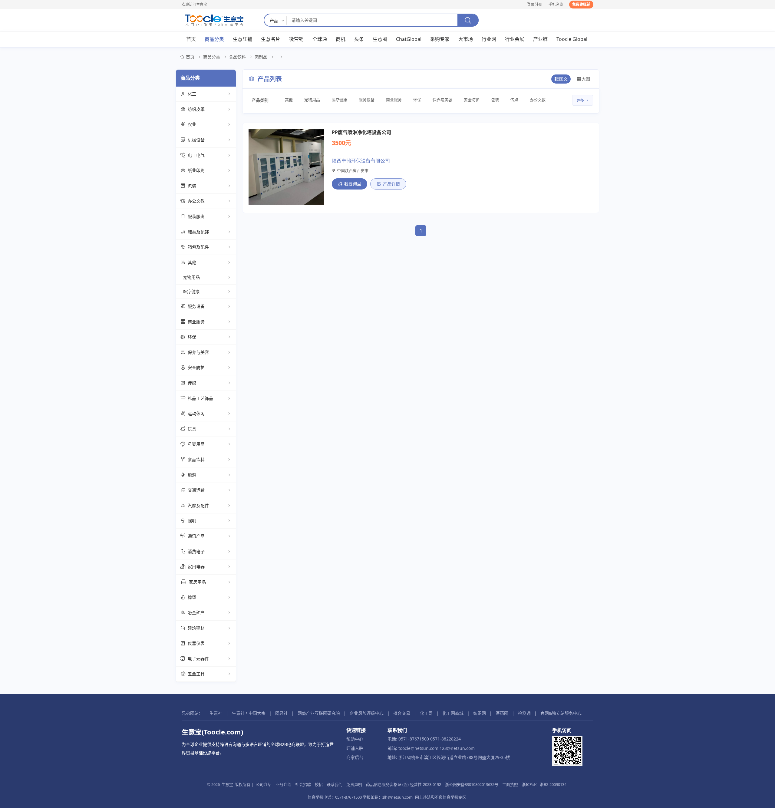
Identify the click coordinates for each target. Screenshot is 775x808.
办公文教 (196, 201)
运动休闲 (196, 413)
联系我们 (334, 784)
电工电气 (196, 155)
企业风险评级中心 (367, 713)
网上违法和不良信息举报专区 (440, 797)
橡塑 (192, 597)
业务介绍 (283, 784)
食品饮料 (237, 57)
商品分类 (214, 39)
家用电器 (196, 566)
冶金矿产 (196, 612)
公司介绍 (264, 784)
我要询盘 (352, 183)
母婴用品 (196, 444)
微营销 (296, 39)
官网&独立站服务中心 (561, 713)
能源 (192, 475)
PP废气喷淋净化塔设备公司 (361, 132)
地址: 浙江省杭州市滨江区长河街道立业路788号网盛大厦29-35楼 (449, 757)
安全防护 (196, 367)
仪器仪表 (196, 643)
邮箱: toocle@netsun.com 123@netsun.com (431, 748)
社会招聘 (303, 784)
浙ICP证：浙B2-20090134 (544, 784)
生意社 (215, 713)
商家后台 (354, 757)
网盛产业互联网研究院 (319, 713)
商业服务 (196, 322)
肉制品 (261, 57)
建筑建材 (196, 628)
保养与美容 (198, 352)
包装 (192, 186)
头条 (359, 39)
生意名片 (270, 39)
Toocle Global (571, 39)
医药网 (502, 713)
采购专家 (440, 39)
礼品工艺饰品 (200, 398)
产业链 (540, 39)
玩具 (192, 429)
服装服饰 (196, 216)
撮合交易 (401, 713)
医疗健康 (191, 291)
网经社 (281, 713)
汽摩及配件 (198, 505)
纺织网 (479, 713)
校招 (319, 784)
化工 (192, 94)
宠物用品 (191, 277)
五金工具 (196, 674)
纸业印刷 (196, 170)
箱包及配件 (198, 247)
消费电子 (196, 551)
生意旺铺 (242, 39)
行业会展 (514, 39)
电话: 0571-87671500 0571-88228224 (424, 739)
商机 (340, 39)
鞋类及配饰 (198, 232)
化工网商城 (452, 713)
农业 (192, 124)
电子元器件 (198, 658)
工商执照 (510, 784)
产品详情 (391, 184)
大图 (586, 79)
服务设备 (196, 306)
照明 (192, 520)
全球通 (319, 39)
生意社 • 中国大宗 (248, 713)
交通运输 (196, 490)
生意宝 (227, 784)
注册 (538, 4)
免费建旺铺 (581, 4)
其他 (192, 262)
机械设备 (196, 140)
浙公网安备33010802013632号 (471, 784)
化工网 (426, 713)
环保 (192, 337)
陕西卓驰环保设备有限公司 (361, 160)
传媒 (192, 383)
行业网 (489, 39)
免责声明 (354, 784)
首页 (191, 39)
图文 (563, 79)
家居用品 (197, 582)
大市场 (465, 39)
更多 (580, 100)
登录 (530, 4)
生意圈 (380, 39)
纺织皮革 (196, 109)
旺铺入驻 (354, 748)
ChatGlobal (408, 39)
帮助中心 (354, 739)
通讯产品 (196, 536)
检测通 (524, 713)
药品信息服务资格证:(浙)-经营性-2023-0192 (403, 784)
